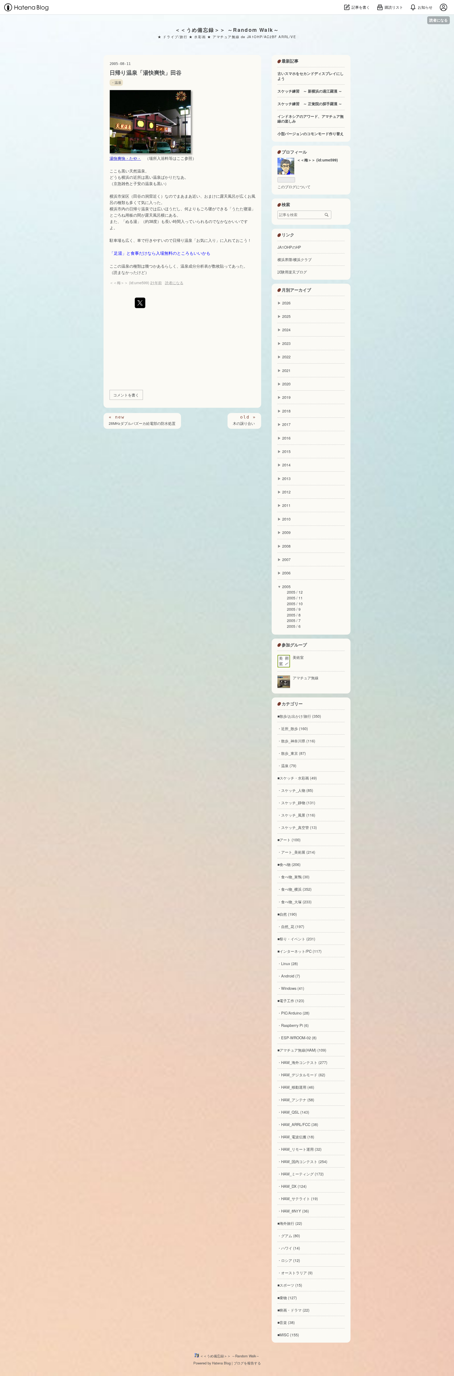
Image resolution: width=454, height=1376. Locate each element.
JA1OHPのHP (289, 247)
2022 (286, 356)
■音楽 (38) (286, 1322)
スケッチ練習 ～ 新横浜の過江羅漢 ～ (309, 91)
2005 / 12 (295, 592)
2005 (286, 586)
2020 (286, 383)
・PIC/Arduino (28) (293, 1013)
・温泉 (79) (286, 765)
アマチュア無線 (305, 677)
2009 (286, 532)
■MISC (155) (288, 1334)
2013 (286, 478)
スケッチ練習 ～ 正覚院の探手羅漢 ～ (309, 103)
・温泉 (116, 82)
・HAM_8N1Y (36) (293, 1211)
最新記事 (290, 61)
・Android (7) (288, 976)
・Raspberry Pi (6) (293, 1025)
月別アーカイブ (296, 290)
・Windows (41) (290, 988)
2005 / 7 (294, 620)
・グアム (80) (288, 1235)
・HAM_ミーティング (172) (300, 1173)
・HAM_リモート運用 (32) (299, 1149)
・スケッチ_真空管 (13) (297, 827)
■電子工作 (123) (290, 1000)
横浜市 (115, 196)
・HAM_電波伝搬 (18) (295, 1136)
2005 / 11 (295, 597)
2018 (286, 411)
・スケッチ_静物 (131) (296, 802)
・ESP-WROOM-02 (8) (297, 1037)
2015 (286, 451)
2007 (286, 559)
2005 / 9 (294, 609)
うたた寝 (239, 208)
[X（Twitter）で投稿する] (140, 303)
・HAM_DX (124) (292, 1186)
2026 (286, 302)
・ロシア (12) (288, 1260)
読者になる (438, 20)
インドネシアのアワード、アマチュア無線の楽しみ (310, 119)
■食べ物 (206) (289, 864)
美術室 (298, 657)
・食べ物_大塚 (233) (294, 901)
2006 (286, 572)
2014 (286, 464)
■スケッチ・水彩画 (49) (297, 778)
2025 (286, 316)
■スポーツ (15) (289, 1285)
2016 (286, 438)
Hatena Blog (221, 1362)
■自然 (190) (287, 914)
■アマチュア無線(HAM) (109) (301, 1050)
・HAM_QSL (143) (293, 1112)
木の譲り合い (244, 423)
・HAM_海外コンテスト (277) (302, 1062)
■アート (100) (289, 839)
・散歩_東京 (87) (291, 753)
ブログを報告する (247, 1362)
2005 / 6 (294, 626)
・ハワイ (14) (288, 1248)
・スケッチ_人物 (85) (295, 790)
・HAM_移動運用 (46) (295, 1087)
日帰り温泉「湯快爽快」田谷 (146, 72)
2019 (286, 397)
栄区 (125, 196)
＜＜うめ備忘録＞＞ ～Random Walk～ (227, 29)
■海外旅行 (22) (289, 1223)
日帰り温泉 (139, 208)
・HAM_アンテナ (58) (295, 1099)
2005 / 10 (295, 603)
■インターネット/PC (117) (299, 951)
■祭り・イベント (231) (296, 938)
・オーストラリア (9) (295, 1272)
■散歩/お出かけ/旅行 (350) (299, 716)
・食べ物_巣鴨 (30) (293, 876)
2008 (286, 546)
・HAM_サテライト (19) (297, 1198)
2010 (286, 519)
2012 (286, 492)
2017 (286, 424)
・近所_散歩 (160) (292, 728)
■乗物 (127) (287, 1297)
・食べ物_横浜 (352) (294, 889)
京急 (117, 183)
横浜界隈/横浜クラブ (294, 259)
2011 (286, 505)
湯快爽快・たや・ (125, 158)
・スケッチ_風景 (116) (296, 815)
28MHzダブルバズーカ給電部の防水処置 (142, 423)
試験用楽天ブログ (292, 271)
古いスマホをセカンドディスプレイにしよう (310, 76)
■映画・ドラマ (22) (293, 1310)
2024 (286, 329)
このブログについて (294, 186)
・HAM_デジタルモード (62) (301, 1074)
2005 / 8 (294, 615)
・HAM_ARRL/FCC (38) (297, 1124)
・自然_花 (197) (290, 926)
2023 (286, 343)
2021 (286, 370)
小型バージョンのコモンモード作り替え (310, 133)
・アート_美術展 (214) (296, 852)
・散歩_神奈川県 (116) (296, 740)
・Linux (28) (287, 963)
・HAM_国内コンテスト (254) (302, 1161)
